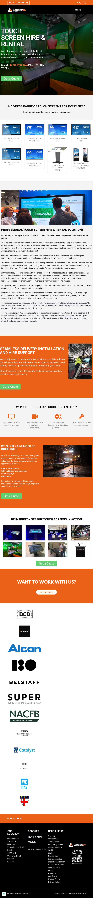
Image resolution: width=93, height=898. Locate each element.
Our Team (52, 876)
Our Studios (53, 838)
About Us (52, 873)
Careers (51, 836)
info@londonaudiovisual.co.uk (40, 849)
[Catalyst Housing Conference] (46, 749)
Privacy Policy (54, 882)
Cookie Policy (54, 879)
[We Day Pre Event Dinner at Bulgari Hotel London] (46, 783)
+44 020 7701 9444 (18, 65)
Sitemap (72, 893)
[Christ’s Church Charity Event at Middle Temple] (46, 800)
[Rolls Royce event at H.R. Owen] (46, 766)
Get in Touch (46, 592)
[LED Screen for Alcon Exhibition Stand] (46, 647)
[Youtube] (18, 818)
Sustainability (54, 867)
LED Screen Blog (55, 859)
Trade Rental (53, 841)
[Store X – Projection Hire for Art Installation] (46, 664)
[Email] (77, 2)
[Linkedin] (21, 818)
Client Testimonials (56, 864)
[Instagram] (14, 818)
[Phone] (80, 2)
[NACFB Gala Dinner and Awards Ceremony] (46, 715)
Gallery (51, 853)
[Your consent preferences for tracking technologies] (4, 894)
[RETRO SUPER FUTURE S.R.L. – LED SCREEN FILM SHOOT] (46, 698)
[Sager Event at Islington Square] (46, 732)
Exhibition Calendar (56, 862)
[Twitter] (11, 818)
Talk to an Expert (18, 2)
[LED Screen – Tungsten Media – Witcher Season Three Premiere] (46, 630)
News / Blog (53, 856)
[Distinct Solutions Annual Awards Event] (46, 613)
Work (50, 850)
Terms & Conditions (61, 893)
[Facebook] (8, 818)
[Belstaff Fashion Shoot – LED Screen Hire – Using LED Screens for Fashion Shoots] (46, 681)
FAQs (50, 870)
